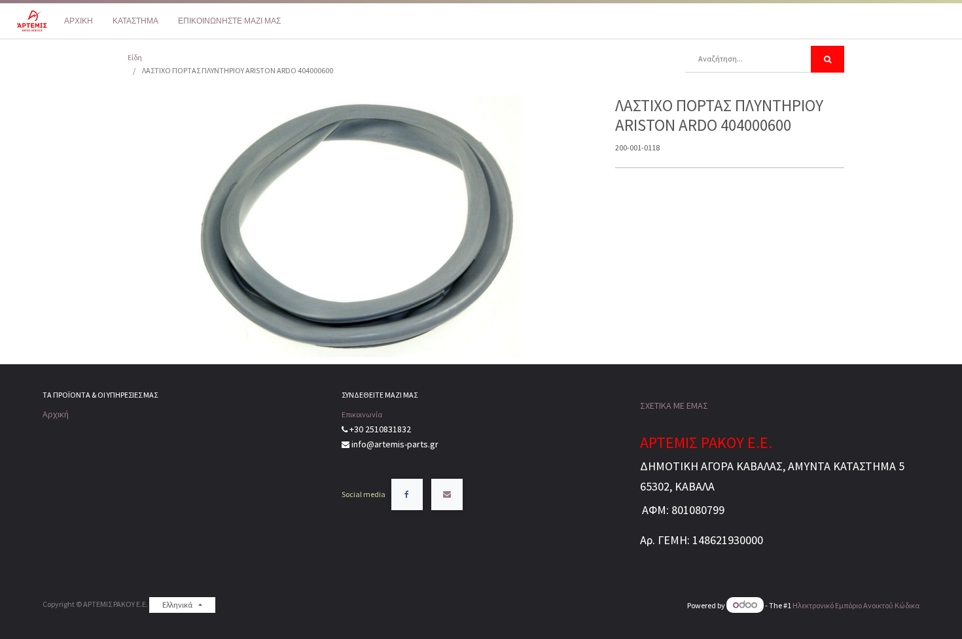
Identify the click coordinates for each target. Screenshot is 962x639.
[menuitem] (78, 21)
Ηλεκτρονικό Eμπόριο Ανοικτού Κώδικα (856, 605)
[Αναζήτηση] (827, 59)
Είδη (135, 57)
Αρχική (56, 414)
